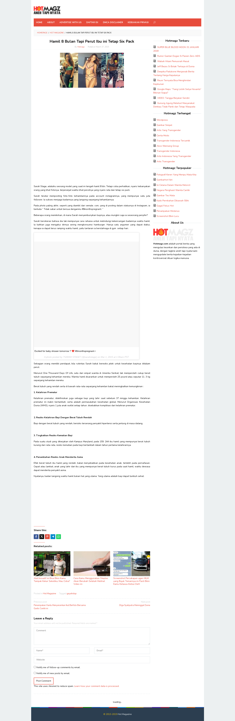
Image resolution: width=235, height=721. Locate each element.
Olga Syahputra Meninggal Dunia (134, 603)
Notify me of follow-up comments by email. (58, 667)
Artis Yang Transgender (169, 130)
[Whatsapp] (58, 536)
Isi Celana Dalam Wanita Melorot (173, 185)
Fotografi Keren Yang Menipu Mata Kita (176, 174)
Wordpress (162, 120)
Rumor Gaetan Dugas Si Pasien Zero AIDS (178, 56)
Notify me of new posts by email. (53, 673)
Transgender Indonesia (168, 151)
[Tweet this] (41, 536)
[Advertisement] (92, 112)
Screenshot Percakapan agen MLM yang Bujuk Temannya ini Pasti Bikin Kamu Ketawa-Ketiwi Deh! (131, 581)
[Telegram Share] (53, 536)
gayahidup (72, 593)
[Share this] (36, 536)
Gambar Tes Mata (166, 195)
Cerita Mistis (163, 135)
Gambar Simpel (164, 125)
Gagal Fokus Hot (165, 205)
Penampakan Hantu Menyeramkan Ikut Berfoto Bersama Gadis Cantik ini (60, 605)
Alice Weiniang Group (168, 145)
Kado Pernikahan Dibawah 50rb (173, 200)
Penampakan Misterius (168, 211)
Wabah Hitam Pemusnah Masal (173, 61)
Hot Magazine (49, 593)
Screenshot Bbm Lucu (168, 216)
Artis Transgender (166, 161)
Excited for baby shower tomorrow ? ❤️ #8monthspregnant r (65, 351)
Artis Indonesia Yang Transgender (174, 156)
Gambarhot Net (164, 179)
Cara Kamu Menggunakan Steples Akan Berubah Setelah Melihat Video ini (91, 581)
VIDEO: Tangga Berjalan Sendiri (173, 98)
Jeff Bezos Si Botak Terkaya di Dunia (175, 66)
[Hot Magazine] (47, 10)
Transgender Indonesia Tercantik (173, 140)
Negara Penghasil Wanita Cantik (173, 190)
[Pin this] (47, 536)
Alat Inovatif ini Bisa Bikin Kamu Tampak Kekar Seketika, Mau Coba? (52, 580)
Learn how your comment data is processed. (96, 686)
